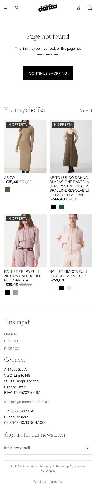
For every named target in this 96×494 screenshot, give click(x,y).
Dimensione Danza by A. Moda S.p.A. (47, 466)
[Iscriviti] (86, 447)
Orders (11, 333)
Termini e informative (48, 482)
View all (86, 110)
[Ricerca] (17, 7)
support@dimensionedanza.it (27, 401)
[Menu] (6, 8)
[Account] (78, 7)
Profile (11, 341)
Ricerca (11, 348)
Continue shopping (48, 73)
